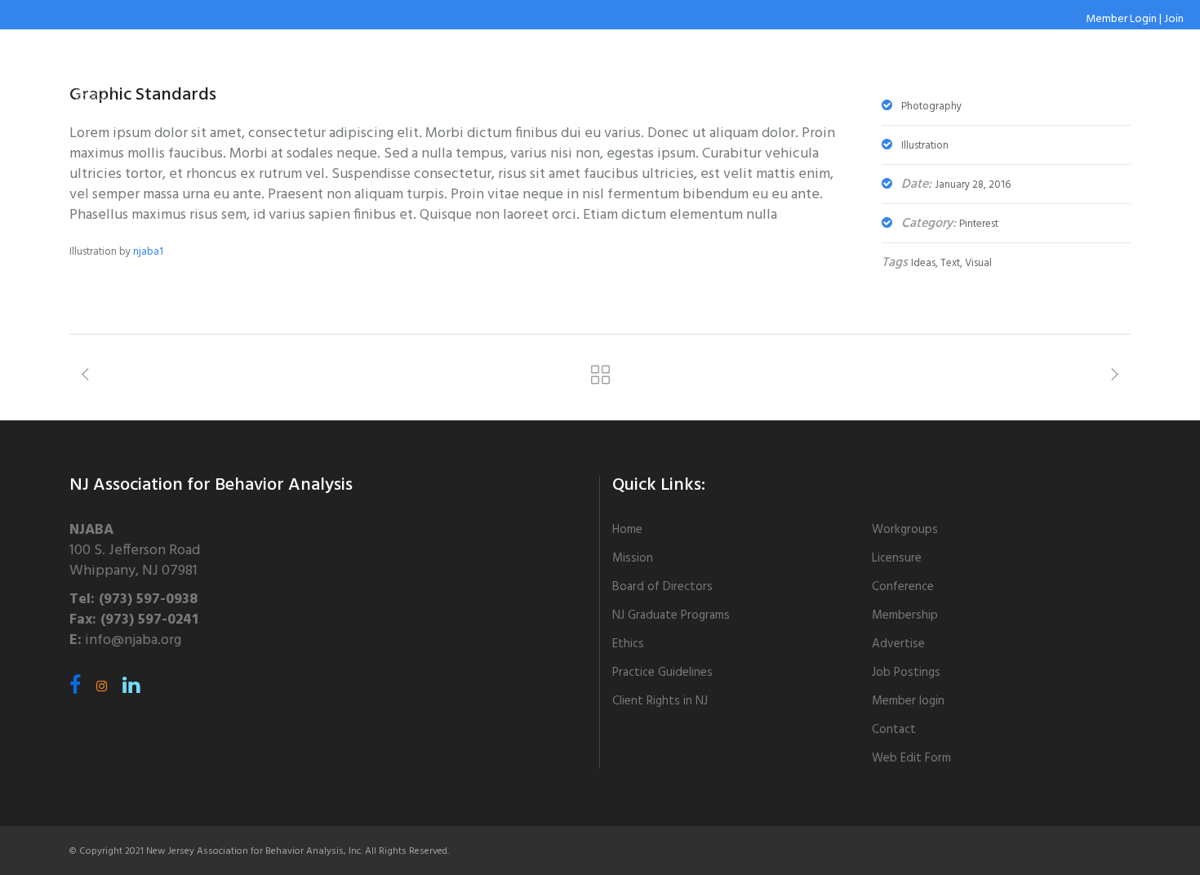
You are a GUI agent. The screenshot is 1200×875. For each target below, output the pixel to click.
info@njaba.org (133, 640)
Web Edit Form (911, 758)
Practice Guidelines (662, 672)
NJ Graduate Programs (671, 615)
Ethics (628, 644)
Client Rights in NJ (660, 701)
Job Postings (906, 672)
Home (627, 530)
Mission (632, 558)
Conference (903, 587)
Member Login (1121, 19)
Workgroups (905, 530)
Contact (894, 730)
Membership (905, 615)
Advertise (898, 644)
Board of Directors (662, 587)
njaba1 (148, 251)
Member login (908, 701)
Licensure (897, 558)
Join (1174, 19)
